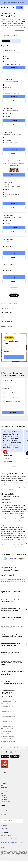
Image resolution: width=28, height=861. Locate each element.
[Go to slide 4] (15, 466)
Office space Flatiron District (8, 716)
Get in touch (14, 175)
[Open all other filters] (25, 35)
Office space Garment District (8, 719)
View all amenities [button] (6, 326)
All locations (4, 825)
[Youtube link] (1, 752)
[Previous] (1, 2)
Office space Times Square (7, 736)
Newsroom (3, 783)
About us (3, 777)
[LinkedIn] (20, 752)
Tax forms (3, 814)
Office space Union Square (7, 738)
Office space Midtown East (7, 726)
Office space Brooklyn (7, 696)
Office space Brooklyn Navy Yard (8, 701)
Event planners (4, 799)
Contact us (3, 808)
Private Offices (6, 499)
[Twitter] (15, 752)
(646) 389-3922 (4, 828)
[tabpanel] (14, 168)
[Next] (3, 2)
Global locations (5, 775)
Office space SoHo (5, 733)
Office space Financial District (8, 714)
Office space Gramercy (6, 721)
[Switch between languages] (13, 7)
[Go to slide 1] (12, 466)
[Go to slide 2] (13, 466)
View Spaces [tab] (6, 41)
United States (17, 747)
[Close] (26, 2)
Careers (3, 781)
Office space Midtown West (7, 728)
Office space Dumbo (6, 703)
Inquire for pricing (6, 388)
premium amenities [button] (19, 30)
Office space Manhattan (7, 709)
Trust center (4, 787)
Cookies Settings (5, 842)
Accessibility (14, 842)
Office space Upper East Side (8, 741)
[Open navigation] (25, 7)
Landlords (3, 795)
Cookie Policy (14, 838)
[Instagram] (11, 752)
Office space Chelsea (6, 711)
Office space (10, 747)
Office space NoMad (6, 731)
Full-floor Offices (7, 502)
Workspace (3, 747)
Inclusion (3, 779)
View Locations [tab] (15, 41)
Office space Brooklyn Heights (8, 699)
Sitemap (21, 842)
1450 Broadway (4, 513)
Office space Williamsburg (7, 706)
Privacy (3, 838)
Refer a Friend (4, 797)
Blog (2, 785)
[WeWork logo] (4, 7)
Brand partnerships (5, 801)
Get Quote (13, 412)
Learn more (12, 3)
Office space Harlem (6, 723)
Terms (7, 838)
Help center (4, 812)
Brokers (3, 793)
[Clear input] (21, 36)
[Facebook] (6, 752)
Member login (4, 810)
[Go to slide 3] (14, 466)
